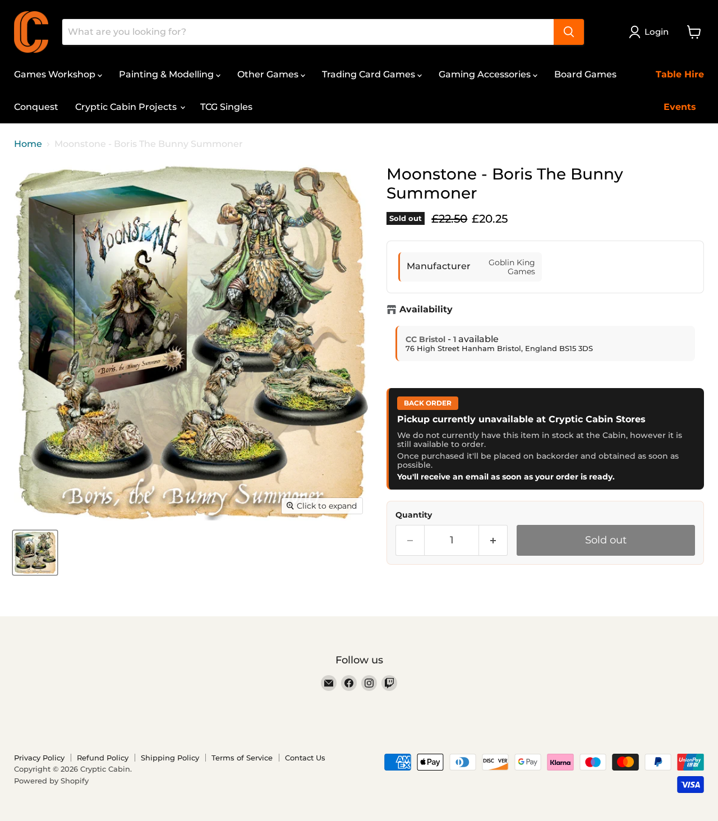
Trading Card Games (369, 74)
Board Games (585, 74)
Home (28, 144)
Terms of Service (242, 757)
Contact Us (305, 757)
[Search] (569, 32)
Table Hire (680, 74)
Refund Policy (102, 757)
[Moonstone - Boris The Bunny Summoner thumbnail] (35, 553)
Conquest (36, 107)
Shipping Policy (170, 757)
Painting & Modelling (167, 74)
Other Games (269, 74)
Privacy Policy (39, 757)
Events (680, 107)
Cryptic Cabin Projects (127, 107)
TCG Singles (226, 107)
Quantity (413, 514)
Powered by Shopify (51, 780)
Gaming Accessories (486, 74)
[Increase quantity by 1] (493, 540)
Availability (426, 310)
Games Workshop (56, 74)
